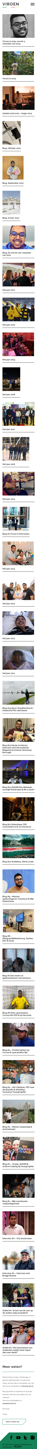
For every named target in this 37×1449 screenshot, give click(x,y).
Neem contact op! (12, 1422)
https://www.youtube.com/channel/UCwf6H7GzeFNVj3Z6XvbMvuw (18, 1437)
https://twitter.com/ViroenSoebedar (25, 1437)
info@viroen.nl (27, 1386)
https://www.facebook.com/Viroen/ (11, 1437)
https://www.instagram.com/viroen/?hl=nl (33, 1438)
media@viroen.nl (9, 1403)
